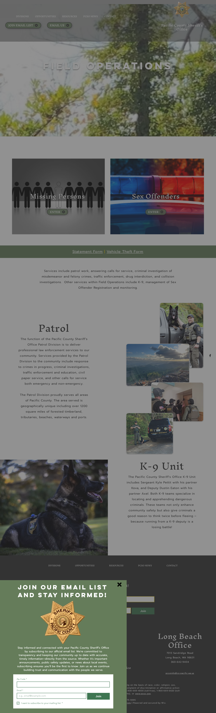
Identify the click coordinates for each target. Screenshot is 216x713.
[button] (119, 584)
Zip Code (22, 679)
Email (20, 690)
